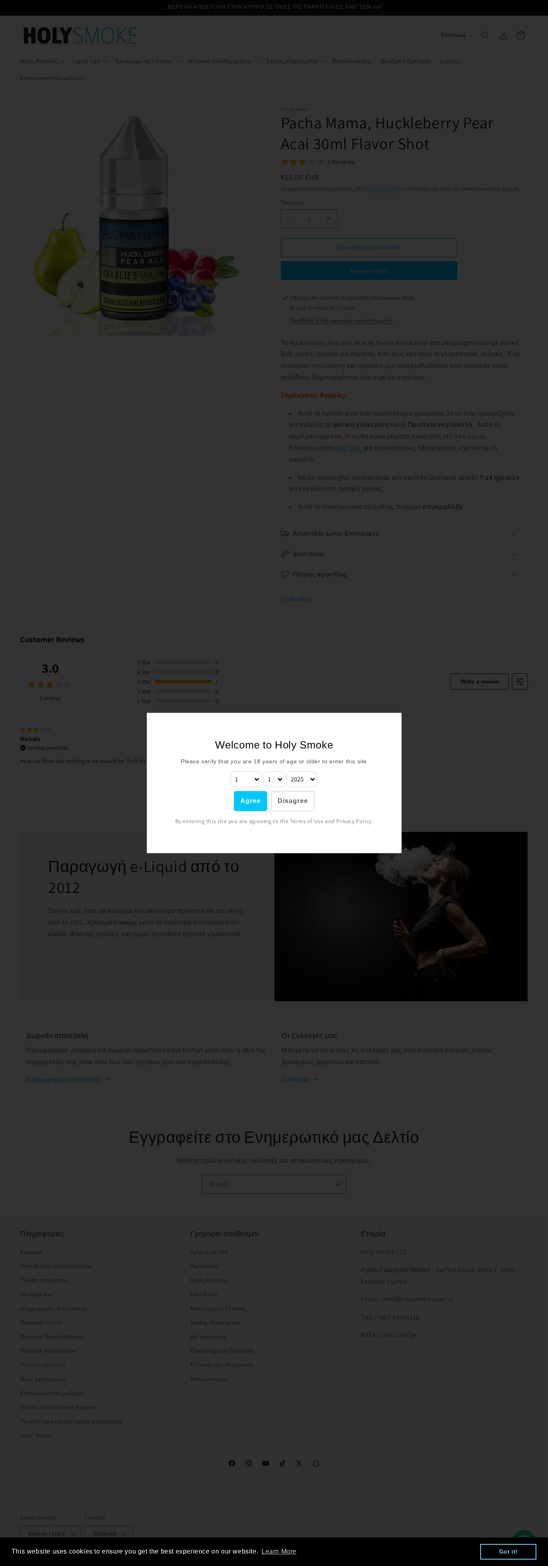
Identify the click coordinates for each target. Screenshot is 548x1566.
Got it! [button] (508, 1551)
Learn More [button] (279, 1551)
